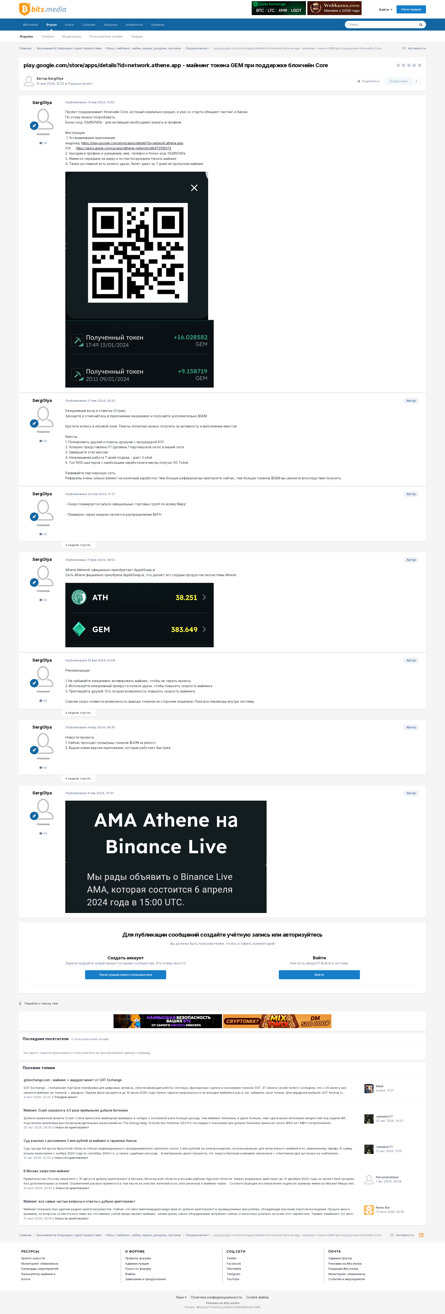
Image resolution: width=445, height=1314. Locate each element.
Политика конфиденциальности (216, 1297)
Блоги (69, 24)
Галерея (47, 36)
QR (257, 1307)
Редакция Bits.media (343, 1268)
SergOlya (55, 78)
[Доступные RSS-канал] (421, 1235)
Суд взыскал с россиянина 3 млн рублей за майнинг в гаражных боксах (80, 1141)
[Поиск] (421, 24)
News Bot (383, 1207)
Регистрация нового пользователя (125, 974)
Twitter (232, 1258)
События (88, 24)
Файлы (130, 1274)
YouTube (233, 1279)
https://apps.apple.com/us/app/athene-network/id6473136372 (123, 148)
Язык (180, 1297)
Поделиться (370, 81)
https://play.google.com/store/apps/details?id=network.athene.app (132, 143)
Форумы (26, 36)
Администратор (340, 1258)
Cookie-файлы (257, 1297)
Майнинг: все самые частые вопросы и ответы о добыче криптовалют (79, 1201)
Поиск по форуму (138, 1268)
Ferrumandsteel (387, 1177)
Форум (51, 24)
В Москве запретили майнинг (47, 1171)
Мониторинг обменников (39, 1263)
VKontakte (234, 1268)
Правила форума (138, 1258)
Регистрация (411, 9)
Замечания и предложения (145, 1279)
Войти (385, 9)
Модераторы (71, 36)
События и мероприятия (346, 1279)
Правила (157, 24)
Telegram (233, 1274)
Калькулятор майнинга (38, 1274)
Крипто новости (33, 1258)
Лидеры (137, 36)
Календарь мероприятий (39, 1268)
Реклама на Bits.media (345, 1263)
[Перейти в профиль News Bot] (369, 1210)
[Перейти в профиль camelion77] (369, 1119)
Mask (380, 1086)
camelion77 (384, 1116)
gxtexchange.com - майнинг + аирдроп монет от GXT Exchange (73, 1080)
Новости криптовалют (72, 1127)
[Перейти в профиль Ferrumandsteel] (369, 1179)
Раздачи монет (80, 83)
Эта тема (403, 24)
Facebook (234, 1263)
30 (44, 143)
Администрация (137, 1263)
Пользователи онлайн (106, 36)
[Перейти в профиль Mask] (369, 1088)
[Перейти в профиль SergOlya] (29, 81)
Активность (134, 24)
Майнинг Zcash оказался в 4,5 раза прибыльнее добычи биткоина (76, 1110)
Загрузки (110, 24)
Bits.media (30, 24)
